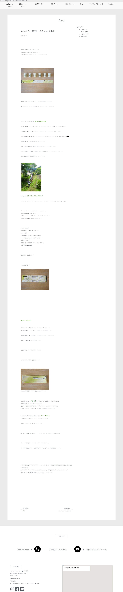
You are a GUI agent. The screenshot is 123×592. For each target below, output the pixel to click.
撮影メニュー (23, 4)
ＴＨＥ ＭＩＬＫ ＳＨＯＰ (26, 242)
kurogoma (23, 255)
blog (82, 29)
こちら (65, 136)
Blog (81, 4)
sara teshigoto (24, 230)
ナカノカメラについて (96, 4)
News (82, 32)
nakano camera (9, 5)
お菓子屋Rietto (24, 245)
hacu (22, 233)
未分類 (83, 36)
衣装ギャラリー (40, 4)
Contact (111, 4)
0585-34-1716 (23, 549)
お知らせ (83, 34)
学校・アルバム (70, 4)
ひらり (22, 228)
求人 (22, 6)
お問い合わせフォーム (96, 549)
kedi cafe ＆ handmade (26, 238)
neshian (22, 240)
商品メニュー (55, 4)
